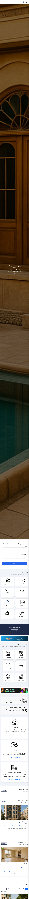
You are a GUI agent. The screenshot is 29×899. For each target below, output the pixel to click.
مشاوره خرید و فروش (14, 779)
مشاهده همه (14, 631)
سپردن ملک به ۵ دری (14, 736)
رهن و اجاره (3, 888)
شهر (26, 546)
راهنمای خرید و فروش (12, 888)
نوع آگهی (25, 557)
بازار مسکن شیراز (21, 888)
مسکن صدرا (3, 891)
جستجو (14, 563)
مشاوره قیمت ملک (14, 757)
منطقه (25, 552)
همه (27, 888)
